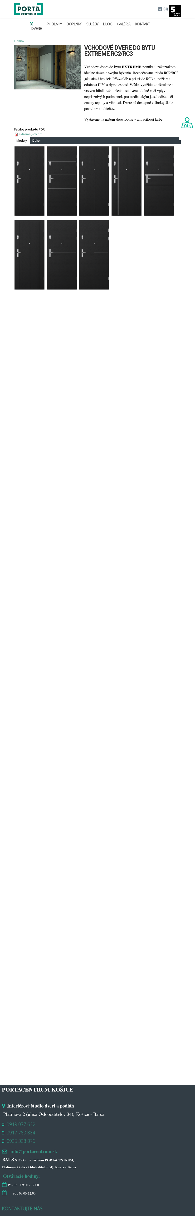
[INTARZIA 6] (62, 213)
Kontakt (142, 23)
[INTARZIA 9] (94, 213)
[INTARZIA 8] (94, 287)
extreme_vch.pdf (30, 134)
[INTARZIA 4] (159, 213)
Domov (19, 41)
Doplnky (74, 23)
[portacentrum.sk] (28, 12)
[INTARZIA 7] (62, 287)
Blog (107, 23)
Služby (92, 23)
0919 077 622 (21, 1124)
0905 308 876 (21, 1141)
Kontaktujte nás (22, 1208)
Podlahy (54, 23)
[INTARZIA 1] (29, 287)
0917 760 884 (21, 1132)
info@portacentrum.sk (33, 1151)
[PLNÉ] (29, 213)
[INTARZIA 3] (126, 213)
